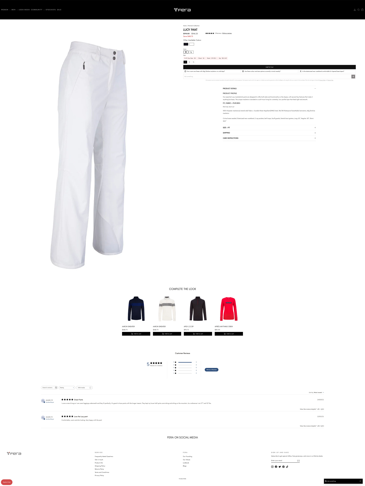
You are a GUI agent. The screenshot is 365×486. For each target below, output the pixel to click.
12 (189, 62)
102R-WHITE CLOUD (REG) (191, 44)
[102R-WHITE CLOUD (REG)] (191, 44)
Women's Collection (193, 26)
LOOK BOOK (24, 10)
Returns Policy (99, 469)
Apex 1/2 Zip (189, 326)
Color (184, 49)
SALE (59, 10)
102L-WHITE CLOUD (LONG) (191, 52)
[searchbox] (47, 387)
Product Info (99, 463)
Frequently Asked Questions (104, 456)
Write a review (227, 33)
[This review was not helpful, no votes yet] (322, 409)
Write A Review (211, 370)
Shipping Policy (100, 466)
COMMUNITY (37, 10)
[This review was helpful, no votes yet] (318, 426)
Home (185, 26)
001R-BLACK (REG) (186, 44)
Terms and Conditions (102, 472)
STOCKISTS (51, 10)
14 (193, 62)
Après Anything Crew (224, 326)
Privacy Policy (99, 475)
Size (184, 55)
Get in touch (99, 460)
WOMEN (5, 10)
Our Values (186, 460)
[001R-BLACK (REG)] (186, 44)
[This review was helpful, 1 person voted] (318, 409)
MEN (14, 10)
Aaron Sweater (128, 326)
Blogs (184, 466)
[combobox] (67, 387)
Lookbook (186, 463)
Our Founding (187, 456)
